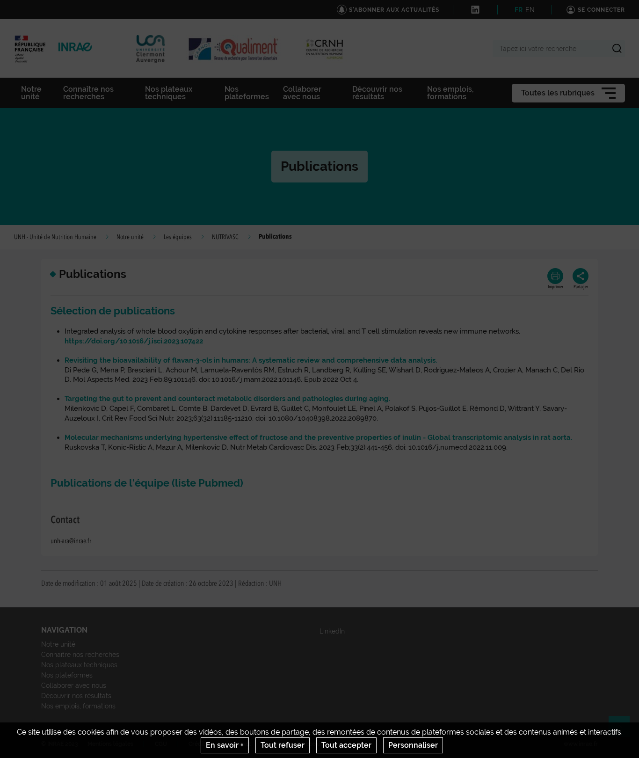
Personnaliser (413, 745)
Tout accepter (346, 745)
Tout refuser (283, 745)
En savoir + (225, 745)
